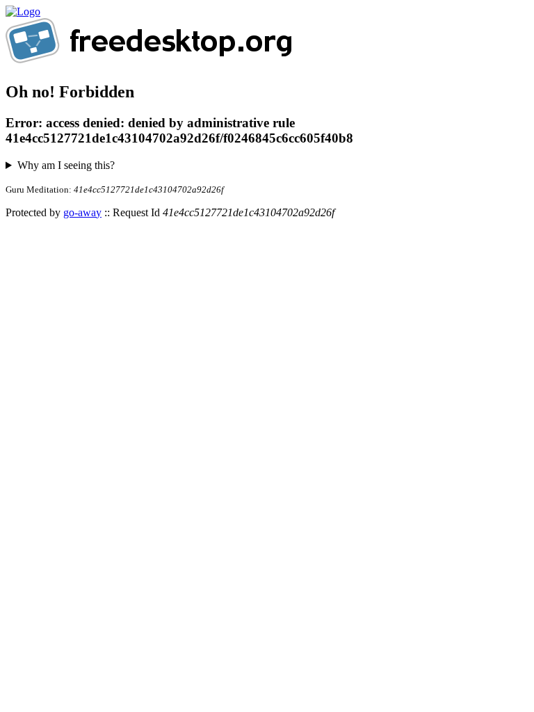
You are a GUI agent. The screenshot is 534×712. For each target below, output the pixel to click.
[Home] (23, 11)
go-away (82, 212)
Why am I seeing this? (66, 165)
